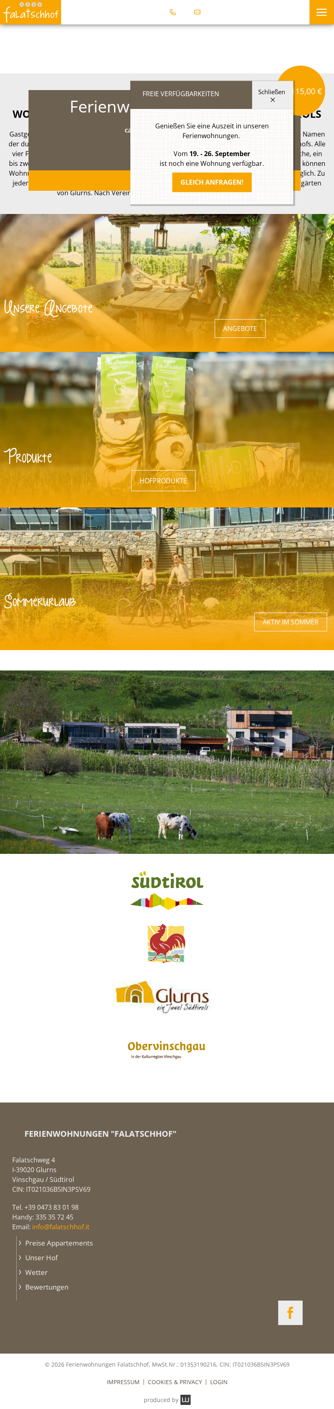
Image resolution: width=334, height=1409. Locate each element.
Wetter (36, 1272)
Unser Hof (41, 1257)
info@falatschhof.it (61, 1226)
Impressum (123, 1382)
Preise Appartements (58, 1243)
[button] (321, 12)
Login (219, 1382)
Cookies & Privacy (175, 1382)
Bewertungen (46, 1287)
